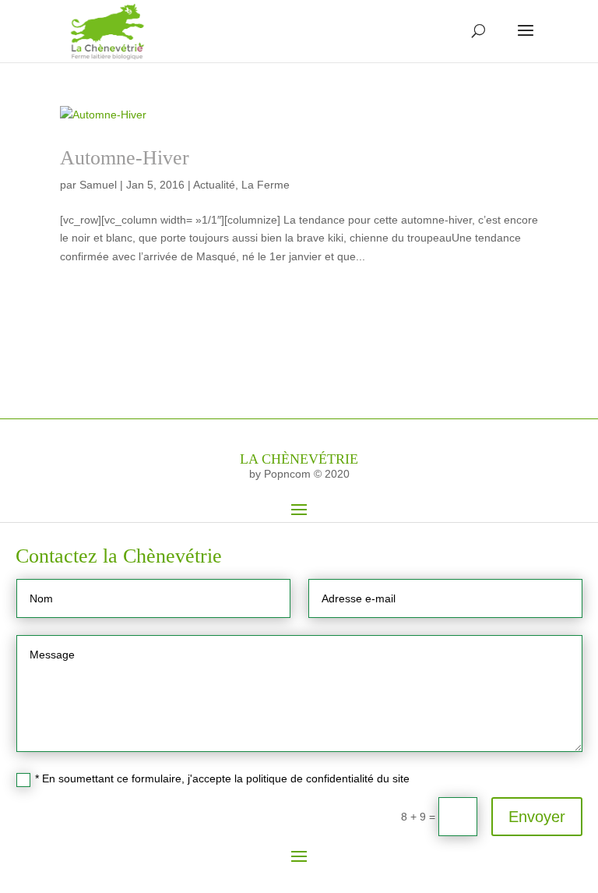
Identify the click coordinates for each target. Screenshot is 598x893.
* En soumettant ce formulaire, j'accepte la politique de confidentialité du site (222, 778)
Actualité (214, 184)
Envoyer (536, 816)
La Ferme (265, 184)
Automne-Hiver (124, 157)
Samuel (98, 184)
